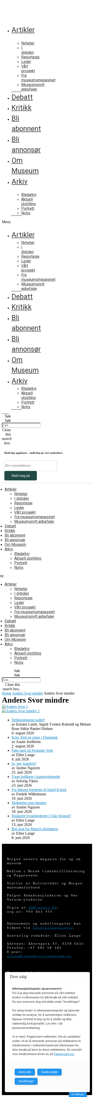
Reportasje (30, 57)
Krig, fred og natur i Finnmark (35, 737)
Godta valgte (49, 1072)
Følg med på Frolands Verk (32, 750)
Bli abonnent (15, 535)
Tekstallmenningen (53, 927)
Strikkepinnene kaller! (28, 720)
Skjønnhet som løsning (29, 803)
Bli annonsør (15, 540)
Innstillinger (78, 1094)
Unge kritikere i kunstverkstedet (36, 777)
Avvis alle (25, 1072)
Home (6, 693)
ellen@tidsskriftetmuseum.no (39, 956)
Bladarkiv (29, 194)
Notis (25, 213)
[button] (5, 222)
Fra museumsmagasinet (38, 77)
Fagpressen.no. (64, 1054)
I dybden (27, 50)
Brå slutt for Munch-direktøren (35, 829)
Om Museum (15, 544)
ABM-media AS (42, 907)
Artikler (23, 30)
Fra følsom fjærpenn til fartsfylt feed (39, 790)
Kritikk (22, 107)
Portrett (27, 208)
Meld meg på (21, 476)
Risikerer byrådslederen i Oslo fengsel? (41, 816)
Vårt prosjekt (28, 68)
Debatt (22, 97)
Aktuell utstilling (28, 201)
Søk (8, 420)
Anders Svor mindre (27, 693)
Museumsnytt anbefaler (32, 87)
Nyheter (27, 43)
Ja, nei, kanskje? (24, 763)
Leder (26, 61)
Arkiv (19, 181)
